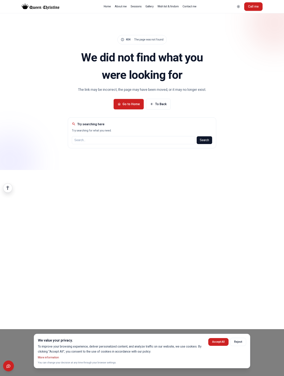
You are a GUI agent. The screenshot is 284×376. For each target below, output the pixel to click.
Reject (238, 342)
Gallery (149, 7)
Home (107, 7)
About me (121, 7)
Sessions (136, 7)
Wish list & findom (168, 7)
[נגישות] (7, 188)
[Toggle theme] (238, 6)
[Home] (43, 6)
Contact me (189, 7)
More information (48, 357)
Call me (253, 6)
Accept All (218, 342)
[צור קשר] (8, 366)
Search (204, 140)
